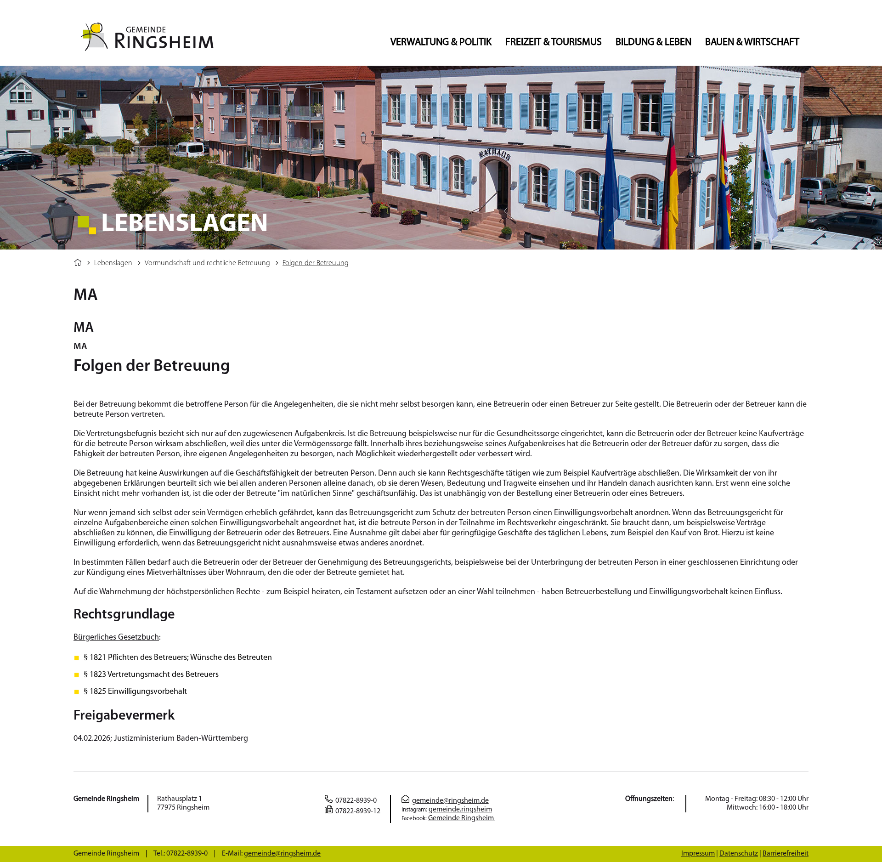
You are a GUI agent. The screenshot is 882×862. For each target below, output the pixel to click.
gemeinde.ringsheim (460, 809)
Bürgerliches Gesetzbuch (116, 638)
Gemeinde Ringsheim (461, 818)
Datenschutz (738, 853)
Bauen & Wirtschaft (752, 42)
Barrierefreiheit (785, 853)
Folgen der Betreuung (316, 263)
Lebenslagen (113, 263)
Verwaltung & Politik (441, 42)
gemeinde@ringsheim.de (450, 801)
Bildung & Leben (653, 42)
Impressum (698, 853)
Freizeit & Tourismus (553, 42)
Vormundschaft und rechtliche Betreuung (207, 263)
